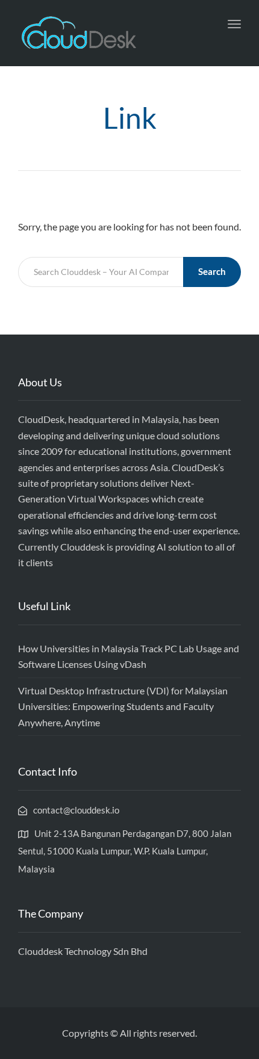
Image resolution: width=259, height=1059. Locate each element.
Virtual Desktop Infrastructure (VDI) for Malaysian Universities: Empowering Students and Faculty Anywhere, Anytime (123, 706)
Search (212, 271)
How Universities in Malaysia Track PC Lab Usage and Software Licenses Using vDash (128, 656)
